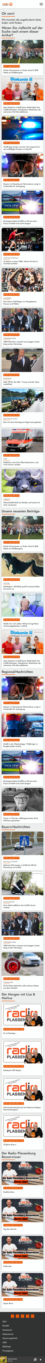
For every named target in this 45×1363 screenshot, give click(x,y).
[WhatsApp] (12, 1316)
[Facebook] (17, 1316)
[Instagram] (22, 1316)
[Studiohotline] (32, 1316)
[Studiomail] (27, 1316)
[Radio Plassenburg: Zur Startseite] (20, 4)
